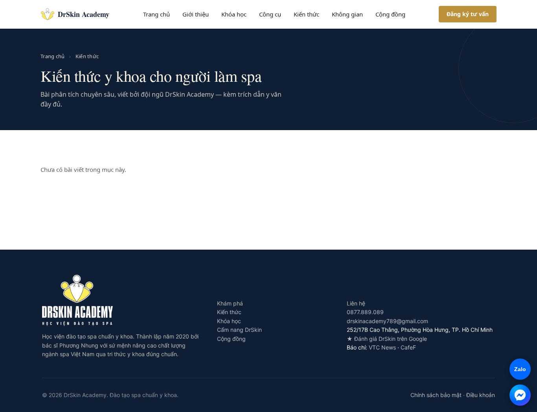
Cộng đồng (390, 14)
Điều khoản (480, 395)
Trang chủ (156, 14)
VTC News (382, 347)
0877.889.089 (365, 312)
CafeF (408, 347)
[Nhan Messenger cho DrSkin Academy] (520, 395)
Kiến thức (306, 14)
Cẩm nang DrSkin (239, 329)
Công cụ (270, 14)
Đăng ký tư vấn (468, 14)
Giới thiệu (195, 14)
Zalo (517, 369)
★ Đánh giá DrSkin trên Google (387, 338)
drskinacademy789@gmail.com (387, 321)
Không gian (347, 14)
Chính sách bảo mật (436, 395)
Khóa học (233, 14)
